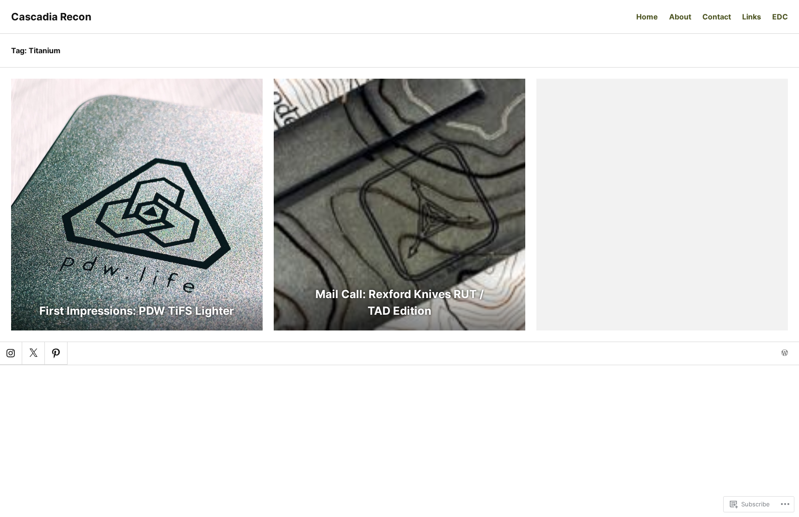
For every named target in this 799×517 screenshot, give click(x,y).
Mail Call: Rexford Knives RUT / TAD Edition (399, 302)
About (680, 16)
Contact (716, 16)
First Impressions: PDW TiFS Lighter (136, 311)
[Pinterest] (56, 353)
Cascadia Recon (51, 17)
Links (751, 16)
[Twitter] (33, 353)
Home (647, 16)
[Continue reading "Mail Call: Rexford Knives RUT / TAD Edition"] (399, 204)
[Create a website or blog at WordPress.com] (784, 353)
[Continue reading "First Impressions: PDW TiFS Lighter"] (137, 204)
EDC (780, 16)
